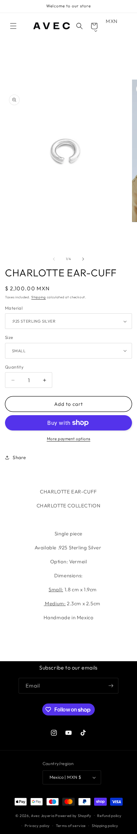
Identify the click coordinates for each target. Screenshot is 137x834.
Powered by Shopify (73, 815)
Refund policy (109, 815)
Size (9, 337)
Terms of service (71, 825)
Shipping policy (105, 825)
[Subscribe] (110, 686)
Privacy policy (37, 825)
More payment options (68, 438)
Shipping (38, 297)
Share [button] (19, 457)
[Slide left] (54, 259)
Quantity (14, 367)
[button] (13, 26)
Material (14, 308)
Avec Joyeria (42, 815)
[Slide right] (83, 259)
